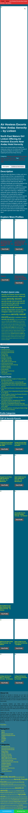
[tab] (6, 166)
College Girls (4, 355)
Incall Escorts (15, 800)
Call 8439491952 (7, 811)
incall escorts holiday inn (10, 327)
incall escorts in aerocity (6, 801)
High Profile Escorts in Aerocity (21, 796)
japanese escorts (13, 803)
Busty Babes (4, 354)
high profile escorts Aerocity (11, 796)
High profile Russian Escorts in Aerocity (17, 798)
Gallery (3, 737)
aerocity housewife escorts (10, 305)
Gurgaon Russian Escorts (8, 735)
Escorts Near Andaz (10, 158)
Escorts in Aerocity (6, 357)
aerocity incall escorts (11, 307)
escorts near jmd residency (17, 322)
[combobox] (14, 416)
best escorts (11, 785)
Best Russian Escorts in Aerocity (20, 785)
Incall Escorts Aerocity (7, 363)
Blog (2, 741)
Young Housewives (6, 374)
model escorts (19, 803)
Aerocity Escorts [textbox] (13, 415)
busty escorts (2, 788)
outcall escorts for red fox (17, 338)
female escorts (20, 790)
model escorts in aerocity (8, 805)
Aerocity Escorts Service (7, 351)
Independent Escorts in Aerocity (9, 364)
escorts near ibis (9, 322)
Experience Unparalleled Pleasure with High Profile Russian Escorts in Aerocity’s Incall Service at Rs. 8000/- (14, 405)
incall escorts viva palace (8, 331)
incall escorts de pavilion (16, 325)
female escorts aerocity (6, 792)
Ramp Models (5, 369)
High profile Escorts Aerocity (8, 361)
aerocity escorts (13, 160)
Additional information (17, 166)
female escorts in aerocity (17, 792)
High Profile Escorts (6, 360)
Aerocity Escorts (5, 349)
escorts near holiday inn (12, 321)
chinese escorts (8, 788)
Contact (3, 740)
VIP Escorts (4, 372)
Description (6, 166)
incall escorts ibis (9, 328)
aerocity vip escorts (7, 319)
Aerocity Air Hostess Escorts (14, 156)
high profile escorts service (5, 798)
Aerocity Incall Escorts (13, 782)
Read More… (3, 724)
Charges (3, 738)
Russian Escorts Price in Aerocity (11, 808)
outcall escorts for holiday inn (18, 333)
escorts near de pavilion (19, 319)
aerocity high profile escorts (16, 303)
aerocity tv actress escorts (17, 317)
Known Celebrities (6, 367)
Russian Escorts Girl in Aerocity (11, 807)
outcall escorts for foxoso (6, 333)
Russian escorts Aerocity (7, 371)
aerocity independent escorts (11, 310)
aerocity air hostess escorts (10, 294)
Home (2, 1)
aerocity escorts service (9, 779)
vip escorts (20, 808)
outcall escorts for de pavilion (19, 331)
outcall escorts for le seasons (16, 336)
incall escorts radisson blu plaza (14, 330)
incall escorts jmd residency (17, 328)
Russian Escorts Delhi (7, 734)
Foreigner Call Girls (6, 358)
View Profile (5, 249)
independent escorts (19, 801)
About (3, 732)
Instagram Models (6, 366)
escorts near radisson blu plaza (13, 324)
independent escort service (5, 803)
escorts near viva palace (7, 325)
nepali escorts (15, 805)
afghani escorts (6, 785)
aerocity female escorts (9, 301)
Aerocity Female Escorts (7, 352)
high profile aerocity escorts (13, 794)
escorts (13, 788)
